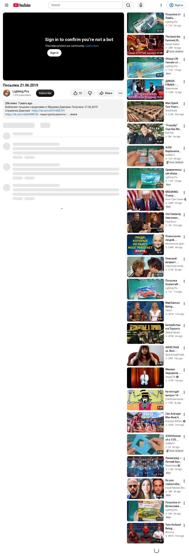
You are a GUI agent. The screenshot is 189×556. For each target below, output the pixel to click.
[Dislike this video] (90, 93)
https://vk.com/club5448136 (21, 114)
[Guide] (6, 5)
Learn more (92, 45)
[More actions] (120, 93)
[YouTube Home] (21, 5)
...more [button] (72, 114)
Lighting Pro (21, 91)
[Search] (128, 5)
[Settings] (161, 5)
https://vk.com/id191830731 (48, 110)
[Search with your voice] (141, 5)
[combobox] (86, 5)
